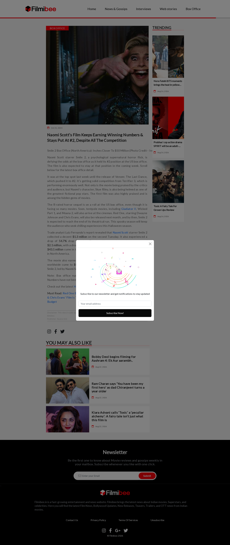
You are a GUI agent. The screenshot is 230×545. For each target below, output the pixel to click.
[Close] (150, 243)
